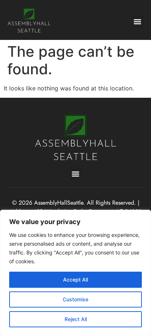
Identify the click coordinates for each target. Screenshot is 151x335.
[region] (75, 272)
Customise (75, 299)
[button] (138, 22)
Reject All (76, 319)
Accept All (75, 279)
